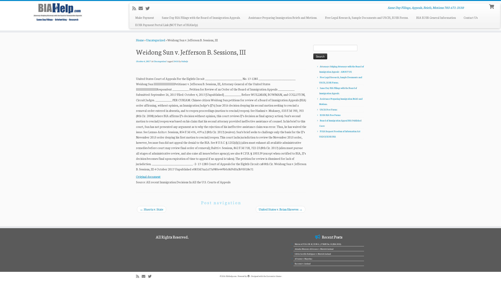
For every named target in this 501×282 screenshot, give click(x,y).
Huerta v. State (151, 209)
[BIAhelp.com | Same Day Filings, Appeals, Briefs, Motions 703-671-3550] (58, 12)
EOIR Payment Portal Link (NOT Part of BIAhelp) (166, 25)
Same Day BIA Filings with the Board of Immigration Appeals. (201, 17)
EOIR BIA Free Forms (330, 115)
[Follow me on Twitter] (148, 8)
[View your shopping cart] (492, 6)
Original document (148, 176)
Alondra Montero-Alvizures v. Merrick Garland (314, 249)
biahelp (184, 61)
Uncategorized (155, 40)
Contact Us (471, 17)
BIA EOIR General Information (436, 17)
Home (140, 40)
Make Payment (144, 17)
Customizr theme (273, 276)
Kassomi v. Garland (303, 263)
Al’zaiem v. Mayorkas (303, 258)
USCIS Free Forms (328, 109)
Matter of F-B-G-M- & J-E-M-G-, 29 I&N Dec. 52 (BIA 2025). (318, 244)
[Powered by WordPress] (248, 275)
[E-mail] (142, 8)
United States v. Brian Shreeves (280, 209)
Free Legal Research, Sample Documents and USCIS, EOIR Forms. (366, 17)
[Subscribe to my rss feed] (135, 8)
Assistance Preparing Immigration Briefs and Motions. (282, 17)
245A (176, 61)
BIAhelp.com (231, 276)
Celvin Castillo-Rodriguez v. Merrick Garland (313, 253)
